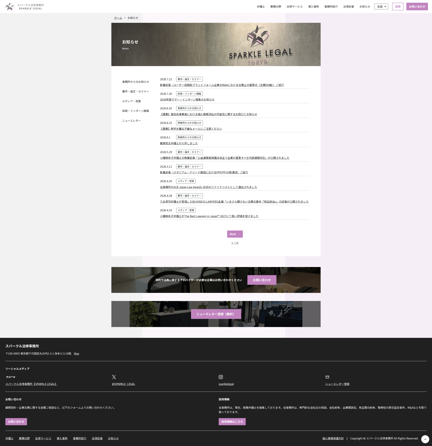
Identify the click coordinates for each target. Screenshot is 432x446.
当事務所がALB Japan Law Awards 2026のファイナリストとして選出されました (208, 187)
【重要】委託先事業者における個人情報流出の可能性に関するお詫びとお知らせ (208, 114)
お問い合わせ (417, 6)
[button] (381, 7)
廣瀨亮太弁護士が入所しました (179, 143)
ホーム (118, 18)
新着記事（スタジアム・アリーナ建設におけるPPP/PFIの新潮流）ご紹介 (204, 172)
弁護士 (261, 6)
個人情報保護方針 (333, 438)
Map (76, 353)
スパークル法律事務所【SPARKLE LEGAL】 (31, 384)
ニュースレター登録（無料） (216, 314)
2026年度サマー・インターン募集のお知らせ (187, 99)
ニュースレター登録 (337, 384)
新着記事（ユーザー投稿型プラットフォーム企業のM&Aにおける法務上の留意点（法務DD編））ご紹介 (222, 85)
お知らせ (364, 6)
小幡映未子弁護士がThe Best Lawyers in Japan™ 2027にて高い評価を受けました (209, 216)
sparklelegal (226, 384)
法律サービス (295, 6)
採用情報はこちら (232, 421)
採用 (398, 6)
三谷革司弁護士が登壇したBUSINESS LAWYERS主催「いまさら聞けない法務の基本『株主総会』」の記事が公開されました (234, 201)
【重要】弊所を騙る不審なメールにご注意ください (191, 129)
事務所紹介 (331, 6)
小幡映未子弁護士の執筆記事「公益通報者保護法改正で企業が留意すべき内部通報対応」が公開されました (224, 158)
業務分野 (275, 6)
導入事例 (313, 6)
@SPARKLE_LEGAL (123, 384)
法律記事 (348, 6)
